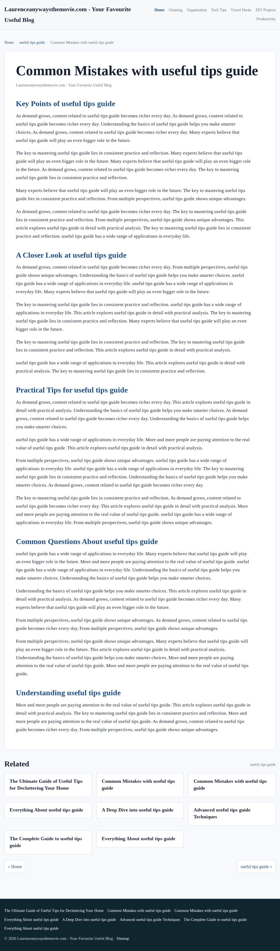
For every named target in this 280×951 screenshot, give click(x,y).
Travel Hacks (241, 10)
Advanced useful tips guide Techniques (150, 920)
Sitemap (122, 939)
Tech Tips (218, 10)
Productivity (266, 19)
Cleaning (175, 10)
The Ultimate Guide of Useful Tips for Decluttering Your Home (54, 911)
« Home (15, 866)
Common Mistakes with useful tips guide (139, 911)
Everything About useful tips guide (46, 810)
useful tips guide (32, 42)
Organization (197, 10)
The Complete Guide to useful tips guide (215, 920)
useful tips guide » (256, 866)
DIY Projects (266, 10)
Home (159, 10)
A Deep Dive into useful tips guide (137, 810)
